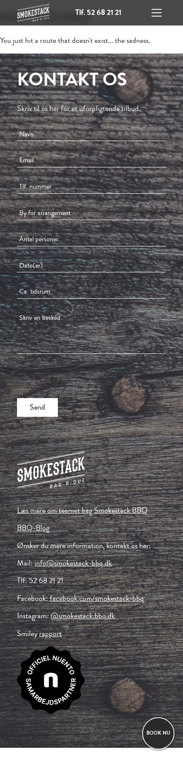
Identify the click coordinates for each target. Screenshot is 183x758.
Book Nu (158, 733)
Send (37, 407)
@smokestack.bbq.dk (83, 615)
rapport (50, 633)
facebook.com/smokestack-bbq (97, 598)
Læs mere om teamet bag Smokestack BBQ (82, 510)
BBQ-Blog (33, 527)
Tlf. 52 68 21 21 (98, 12)
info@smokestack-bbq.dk (73, 562)
